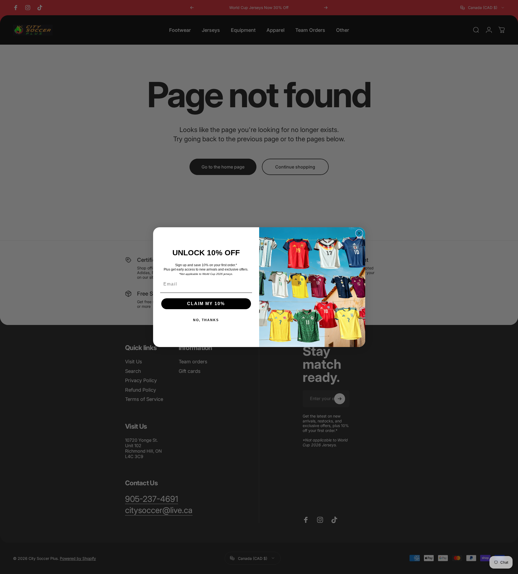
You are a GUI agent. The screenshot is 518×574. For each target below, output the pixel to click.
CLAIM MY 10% (206, 303)
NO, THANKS (206, 320)
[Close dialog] (359, 233)
